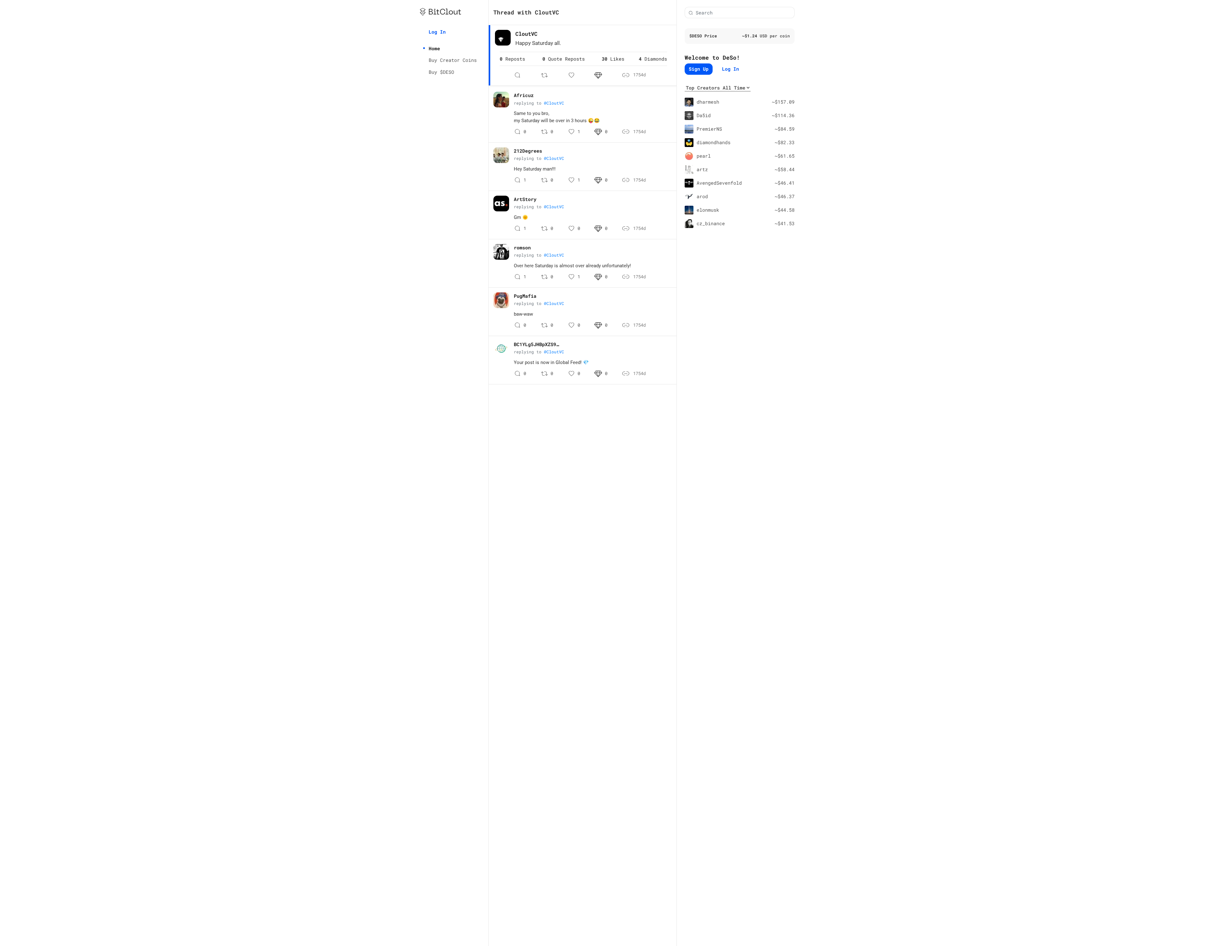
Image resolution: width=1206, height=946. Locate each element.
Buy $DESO (441, 72)
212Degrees (528, 151)
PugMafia (525, 296)
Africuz (524, 95)
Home (434, 48)
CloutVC (526, 33)
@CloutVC (554, 103)
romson (522, 247)
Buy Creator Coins (453, 60)
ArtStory (525, 199)
